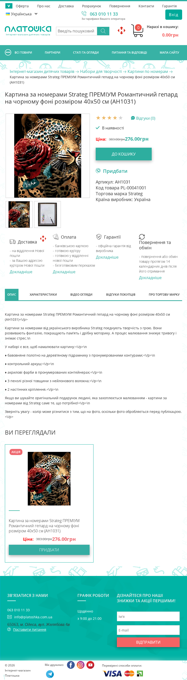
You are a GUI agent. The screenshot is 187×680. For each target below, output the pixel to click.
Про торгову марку (164, 294)
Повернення (119, 6)
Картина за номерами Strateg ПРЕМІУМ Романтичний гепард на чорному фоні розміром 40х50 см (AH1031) (44, 526)
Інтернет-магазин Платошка (18, 673)
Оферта (22, 6)
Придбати (115, 171)
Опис (11, 294)
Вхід (173, 14)
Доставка (66, 6)
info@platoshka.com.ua (33, 617)
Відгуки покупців (120, 294)
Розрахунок (91, 6)
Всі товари (23, 52)
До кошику (124, 154)
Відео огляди (81, 294)
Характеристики (43, 294)
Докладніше (21, 271)
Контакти (146, 6)
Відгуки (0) (145, 118)
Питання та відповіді (129, 52)
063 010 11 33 (104, 14)
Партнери (52, 52)
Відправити (148, 642)
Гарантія (169, 6)
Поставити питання (29, 629)
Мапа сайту (169, 52)
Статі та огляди (86, 52)
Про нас (43, 6)
